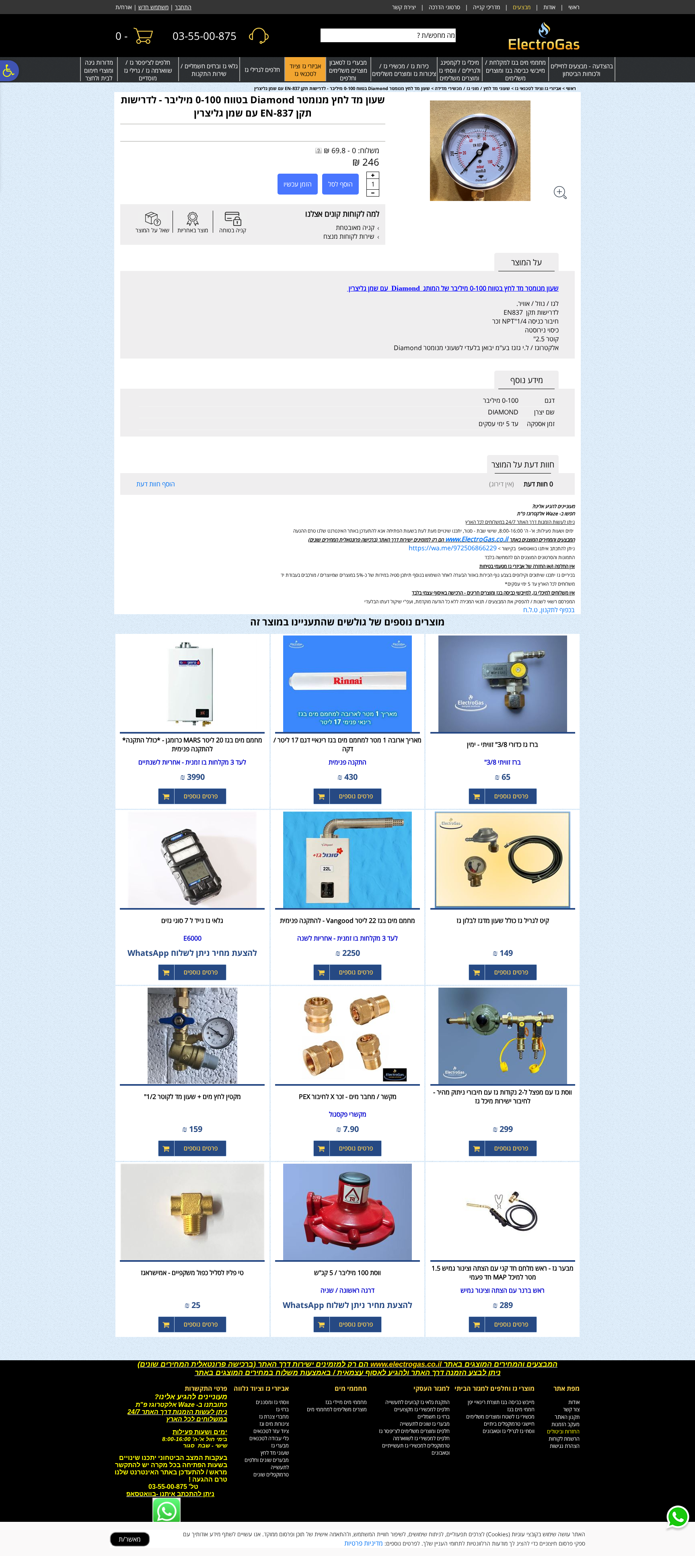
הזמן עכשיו (298, 184)
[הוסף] (373, 175)
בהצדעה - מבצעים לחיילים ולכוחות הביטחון (582, 70)
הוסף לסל (340, 184)
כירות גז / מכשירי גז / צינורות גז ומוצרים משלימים (404, 70)
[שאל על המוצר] (152, 219)
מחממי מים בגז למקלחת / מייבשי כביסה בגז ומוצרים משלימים (515, 70)
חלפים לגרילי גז (262, 70)
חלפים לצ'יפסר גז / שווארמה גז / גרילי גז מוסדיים (148, 70)
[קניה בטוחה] (233, 219)
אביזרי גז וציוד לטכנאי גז (305, 70)
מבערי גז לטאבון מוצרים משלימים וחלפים (348, 70)
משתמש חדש (153, 7)
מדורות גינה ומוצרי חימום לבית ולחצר (98, 70)
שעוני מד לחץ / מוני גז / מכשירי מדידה (472, 88)
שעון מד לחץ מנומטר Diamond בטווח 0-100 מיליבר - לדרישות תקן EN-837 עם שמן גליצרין (253, 106)
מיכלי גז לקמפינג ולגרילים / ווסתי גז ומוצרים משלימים (460, 70)
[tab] (526, 262)
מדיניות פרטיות (363, 1543)
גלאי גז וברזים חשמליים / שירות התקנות (209, 70)
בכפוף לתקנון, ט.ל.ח (549, 609)
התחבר (183, 7)
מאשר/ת (130, 1539)
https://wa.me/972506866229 (453, 547)
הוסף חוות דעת (155, 484)
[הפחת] (373, 193)
